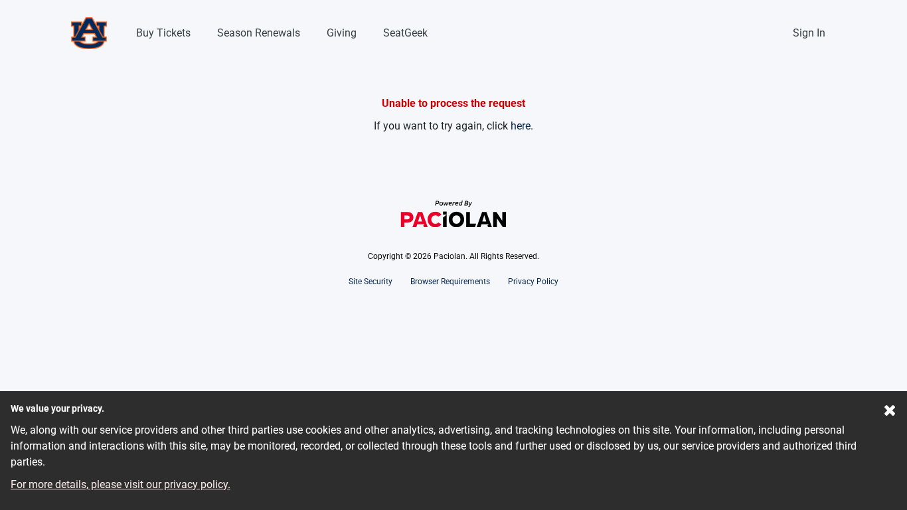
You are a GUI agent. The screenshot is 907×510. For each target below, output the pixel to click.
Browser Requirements (450, 281)
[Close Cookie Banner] (890, 413)
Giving (342, 33)
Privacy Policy (533, 281)
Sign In (809, 33)
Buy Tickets (163, 33)
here (521, 126)
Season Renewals (258, 33)
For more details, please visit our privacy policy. (120, 484)
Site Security (370, 281)
